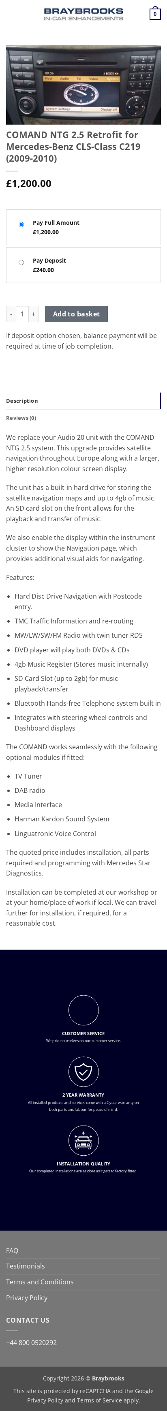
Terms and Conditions (40, 1281)
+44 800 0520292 (31, 1342)
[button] (11, 14)
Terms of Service (99, 1400)
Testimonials (25, 1266)
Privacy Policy (26, 1297)
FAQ (12, 1250)
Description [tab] (22, 400)
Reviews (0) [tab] (21, 417)
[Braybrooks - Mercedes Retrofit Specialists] (83, 14)
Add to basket (76, 313)
